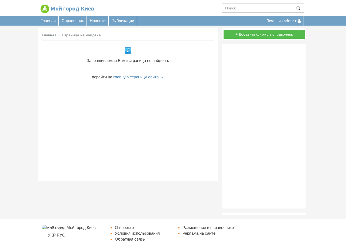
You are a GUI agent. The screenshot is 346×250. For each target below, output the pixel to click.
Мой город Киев (72, 8)
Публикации (122, 20)
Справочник (73, 20)
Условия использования (137, 233)
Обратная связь (130, 239)
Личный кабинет (282, 21)
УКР (52, 235)
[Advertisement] (128, 128)
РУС (61, 235)
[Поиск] (297, 8)
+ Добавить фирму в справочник (264, 34)
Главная (48, 20)
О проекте (124, 227)
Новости (97, 20)
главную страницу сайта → (138, 77)
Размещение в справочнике (208, 227)
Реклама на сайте (198, 233)
